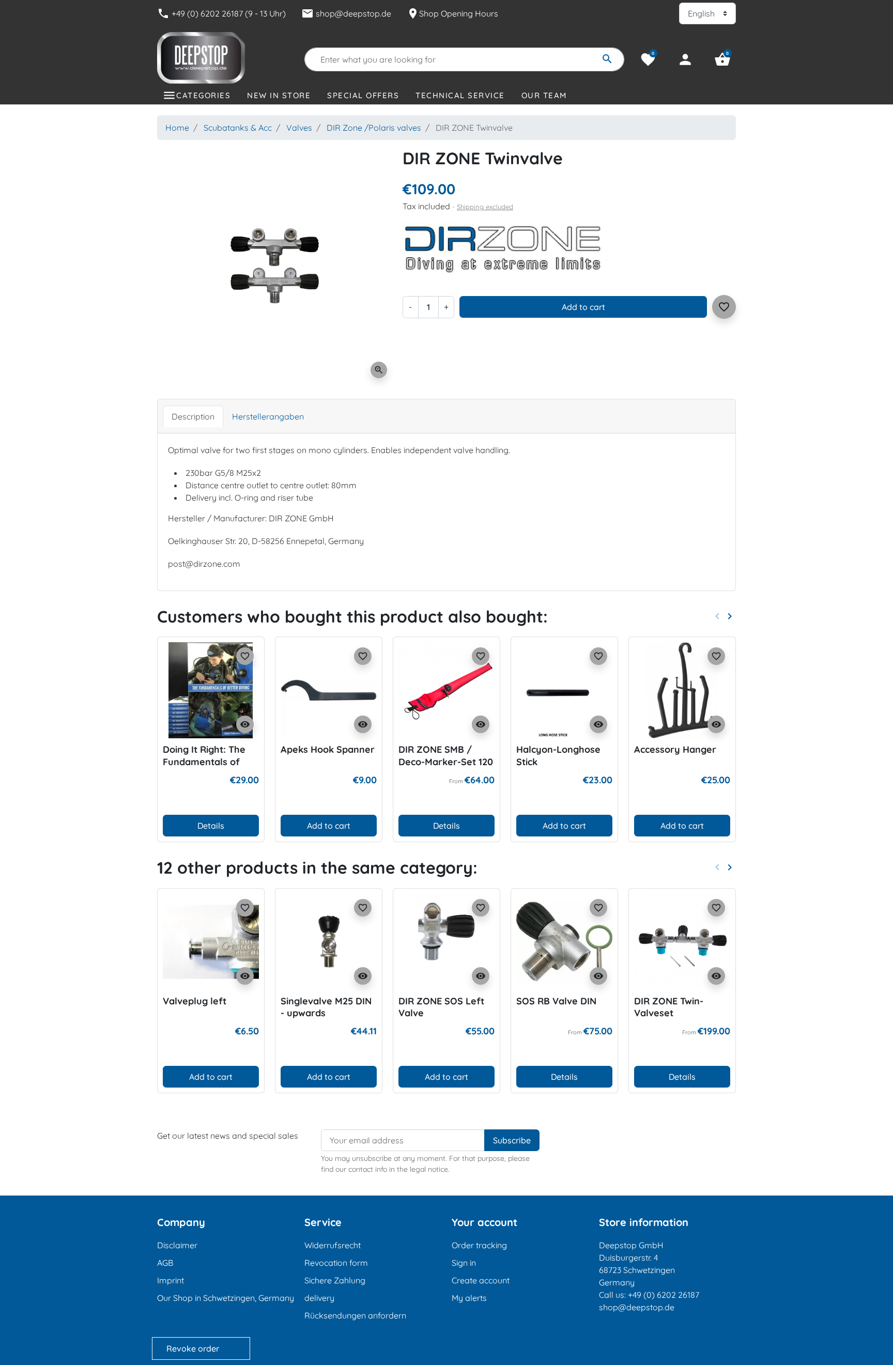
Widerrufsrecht (332, 1245)
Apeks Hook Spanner (328, 749)
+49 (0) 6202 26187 (663, 1295)
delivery (319, 1298)
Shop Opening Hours (452, 13)
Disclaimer (177, 1245)
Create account (481, 1280)
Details (210, 825)
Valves (299, 127)
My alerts (469, 1298)
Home (177, 127)
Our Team (544, 95)
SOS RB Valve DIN (556, 1001)
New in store (279, 95)
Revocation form (336, 1263)
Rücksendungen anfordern (355, 1315)
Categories (203, 95)
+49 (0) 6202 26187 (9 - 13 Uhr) (221, 13)
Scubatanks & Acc (238, 127)
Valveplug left (194, 1001)
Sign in (464, 1263)
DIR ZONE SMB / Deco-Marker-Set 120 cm (445, 761)
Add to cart (583, 307)
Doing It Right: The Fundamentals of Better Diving (204, 761)
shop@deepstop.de (346, 13)
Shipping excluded (485, 207)
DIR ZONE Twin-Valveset (668, 1007)
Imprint (170, 1280)
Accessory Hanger (675, 749)
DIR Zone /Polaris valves (374, 127)
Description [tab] (193, 416)
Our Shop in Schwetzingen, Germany (225, 1298)
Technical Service (460, 95)
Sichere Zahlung (334, 1280)
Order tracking (479, 1245)
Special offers (363, 95)
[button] (722, 59)
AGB (165, 1263)
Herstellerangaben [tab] (268, 416)
